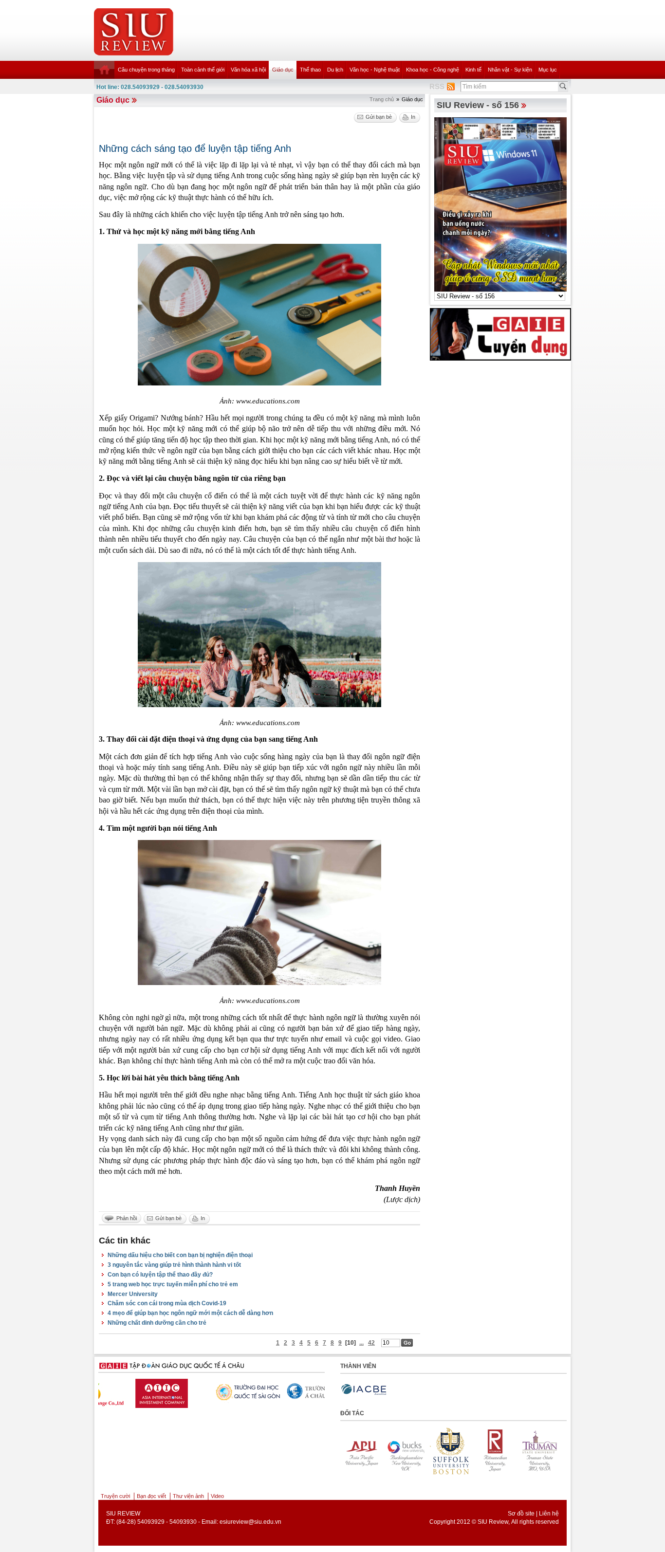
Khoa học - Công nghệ (432, 70)
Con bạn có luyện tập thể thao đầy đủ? (160, 1274)
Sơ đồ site (521, 1513)
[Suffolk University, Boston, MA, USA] (406, 1450)
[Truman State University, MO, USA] (496, 1450)
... (361, 1342)
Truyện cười (115, 1496)
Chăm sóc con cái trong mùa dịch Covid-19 (167, 1303)
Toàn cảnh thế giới (202, 70)
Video (217, 1496)
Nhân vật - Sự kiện (510, 70)
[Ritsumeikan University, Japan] (451, 1450)
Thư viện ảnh (188, 1496)
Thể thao (310, 70)
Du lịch (335, 70)
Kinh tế (473, 70)
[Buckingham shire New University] (361, 1450)
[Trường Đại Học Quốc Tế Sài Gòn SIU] (133, 1391)
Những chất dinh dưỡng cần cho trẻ (157, 1322)
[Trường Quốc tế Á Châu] (209, 1391)
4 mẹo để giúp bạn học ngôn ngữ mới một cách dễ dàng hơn (190, 1313)
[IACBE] (363, 1390)
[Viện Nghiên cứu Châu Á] (284, 1391)
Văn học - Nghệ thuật (375, 70)
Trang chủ (381, 99)
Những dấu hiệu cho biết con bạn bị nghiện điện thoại (180, 1255)
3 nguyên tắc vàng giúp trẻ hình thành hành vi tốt (174, 1264)
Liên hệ (549, 1513)
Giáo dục (283, 70)
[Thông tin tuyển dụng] (500, 333)
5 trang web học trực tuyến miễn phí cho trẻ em (173, 1284)
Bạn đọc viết (151, 1496)
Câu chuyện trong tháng (146, 70)
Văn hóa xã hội (248, 70)
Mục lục (547, 70)
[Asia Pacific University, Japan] (540, 1450)
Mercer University (133, 1294)
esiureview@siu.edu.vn (250, 1521)
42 (371, 1342)
